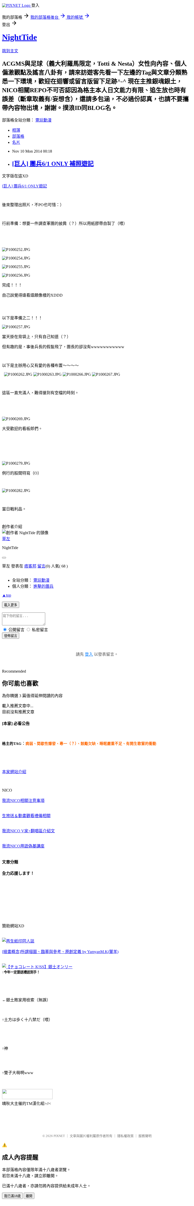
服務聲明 (145, 1136)
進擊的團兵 (43, 586)
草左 (6, 539)
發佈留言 (10, 636)
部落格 (18, 136)
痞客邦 (30, 566)
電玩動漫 (43, 120)
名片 (16, 142)
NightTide (19, 37)
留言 (41, 566)
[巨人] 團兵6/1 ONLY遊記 (24, 186)
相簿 (16, 130)
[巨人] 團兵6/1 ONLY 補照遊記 (53, 163)
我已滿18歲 (12, 1196)
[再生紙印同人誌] (18, 941)
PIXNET (59, 1136)
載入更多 (10, 605)
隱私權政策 (125, 1136)
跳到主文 (10, 51)
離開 (29, 1196)
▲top (6, 595)
